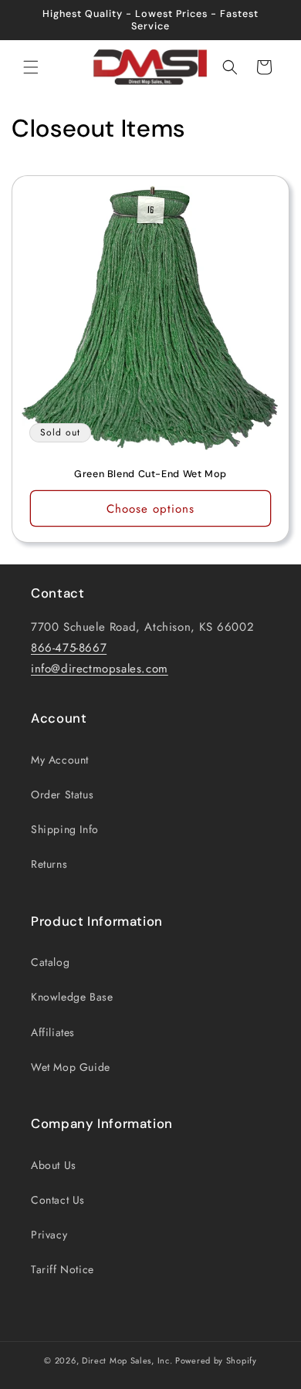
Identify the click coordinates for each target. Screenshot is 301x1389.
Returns (49, 864)
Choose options (150, 508)
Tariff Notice (62, 1269)
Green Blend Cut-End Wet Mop (150, 474)
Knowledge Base (72, 996)
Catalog (50, 962)
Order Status (62, 794)
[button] (31, 67)
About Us (53, 1165)
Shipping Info (65, 829)
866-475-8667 (69, 647)
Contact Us (58, 1200)
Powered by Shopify (216, 1360)
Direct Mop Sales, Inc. (127, 1360)
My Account (60, 759)
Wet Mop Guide (70, 1067)
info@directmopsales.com (99, 668)
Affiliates (53, 1032)
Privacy (49, 1234)
